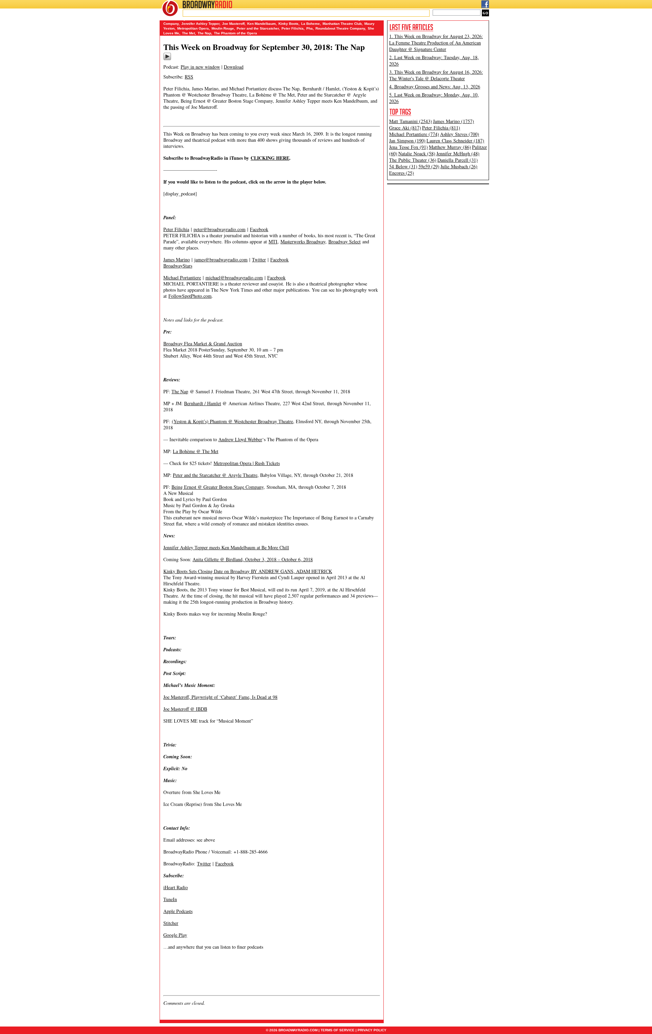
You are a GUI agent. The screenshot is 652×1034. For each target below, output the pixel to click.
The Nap (204, 33)
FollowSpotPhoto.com (190, 296)
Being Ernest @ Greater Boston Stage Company (217, 487)
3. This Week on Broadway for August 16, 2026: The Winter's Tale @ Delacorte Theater (436, 75)
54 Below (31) (403, 166)
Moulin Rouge (223, 28)
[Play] (167, 59)
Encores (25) (401, 173)
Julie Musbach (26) (458, 166)
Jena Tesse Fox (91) (408, 147)
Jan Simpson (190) (407, 140)
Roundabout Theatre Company (340, 28)
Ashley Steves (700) (459, 134)
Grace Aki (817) (405, 127)
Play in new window (200, 67)
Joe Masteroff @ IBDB (185, 709)
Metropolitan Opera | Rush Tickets (247, 463)
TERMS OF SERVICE (338, 1030)
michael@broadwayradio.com (234, 277)
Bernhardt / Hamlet (202, 403)
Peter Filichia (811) (441, 127)
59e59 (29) (428, 166)
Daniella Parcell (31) (457, 160)
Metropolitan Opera (193, 28)
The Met (188, 33)
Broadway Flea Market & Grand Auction (202, 343)
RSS (189, 76)
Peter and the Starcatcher (258, 28)
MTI (273, 241)
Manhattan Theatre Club (342, 23)
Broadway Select (344, 241)
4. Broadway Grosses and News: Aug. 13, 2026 (434, 86)
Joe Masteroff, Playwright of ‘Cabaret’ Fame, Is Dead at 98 (220, 697)
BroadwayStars (177, 265)
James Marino (176, 259)
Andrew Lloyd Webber (240, 439)
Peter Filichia (293, 28)
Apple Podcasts (178, 911)
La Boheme (310, 23)
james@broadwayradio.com (221, 259)
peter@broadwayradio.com (220, 229)
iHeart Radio (175, 887)
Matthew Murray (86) (450, 147)
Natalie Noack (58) (416, 153)
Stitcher (170, 923)
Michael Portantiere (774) (414, 134)
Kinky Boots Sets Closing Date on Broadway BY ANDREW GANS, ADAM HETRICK (247, 571)
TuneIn (170, 899)
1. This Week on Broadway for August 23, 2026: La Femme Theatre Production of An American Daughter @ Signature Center (436, 42)
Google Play (175, 935)
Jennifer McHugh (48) (457, 153)
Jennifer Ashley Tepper (200, 23)
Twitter (259, 259)
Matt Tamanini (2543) (410, 121)
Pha (309, 28)
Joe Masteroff (233, 23)
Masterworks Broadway (302, 241)
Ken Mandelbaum (261, 23)
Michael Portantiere (182, 277)
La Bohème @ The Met (195, 451)
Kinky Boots (288, 23)
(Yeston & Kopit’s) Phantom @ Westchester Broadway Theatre (232, 421)
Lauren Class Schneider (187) (455, 140)
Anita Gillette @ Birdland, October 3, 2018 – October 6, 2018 (253, 559)
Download (233, 67)
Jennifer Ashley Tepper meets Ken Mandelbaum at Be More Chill (226, 547)
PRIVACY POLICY (372, 1030)
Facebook (259, 229)
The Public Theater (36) (412, 160)
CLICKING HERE (270, 157)
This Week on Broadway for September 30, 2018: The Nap (264, 47)
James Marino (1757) (453, 121)
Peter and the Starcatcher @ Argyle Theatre (215, 475)
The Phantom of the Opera (235, 33)
